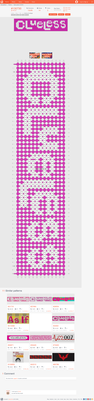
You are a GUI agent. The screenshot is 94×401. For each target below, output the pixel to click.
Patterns (7, 2)
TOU (79, 399)
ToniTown (26, 330)
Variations (52, 399)
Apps (65, 399)
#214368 (11, 325)
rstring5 (8, 390)
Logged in (15, 378)
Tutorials (27, 2)
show (23, 15)
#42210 (33, 364)
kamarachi (49, 349)
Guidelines (75, 399)
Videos (20, 2)
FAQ (81, 399)
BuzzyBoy (72, 368)
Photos (13, 2)
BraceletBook (3, 4)
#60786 (56, 364)
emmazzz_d (26, 311)
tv (20, 15)
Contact (61, 399)
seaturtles (49, 311)
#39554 (56, 306)
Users (55, 399)
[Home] (2, 2)
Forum (33, 2)
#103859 (11, 364)
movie (26, 15)
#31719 (11, 306)
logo (18, 15)
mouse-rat (49, 368)
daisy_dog (26, 368)
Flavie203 (26, 349)
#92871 (11, 345)
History (71, 399)
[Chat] (92, 2)
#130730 (16, 8)
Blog (48, 399)
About (68, 399)
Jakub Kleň (11, 399)
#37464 (33, 306)
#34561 (56, 325)
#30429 (33, 345)
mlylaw (72, 330)
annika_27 (71, 311)
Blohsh (72, 349)
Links (58, 399)
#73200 (56, 345)
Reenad (14, 10)
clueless (13, 15)
